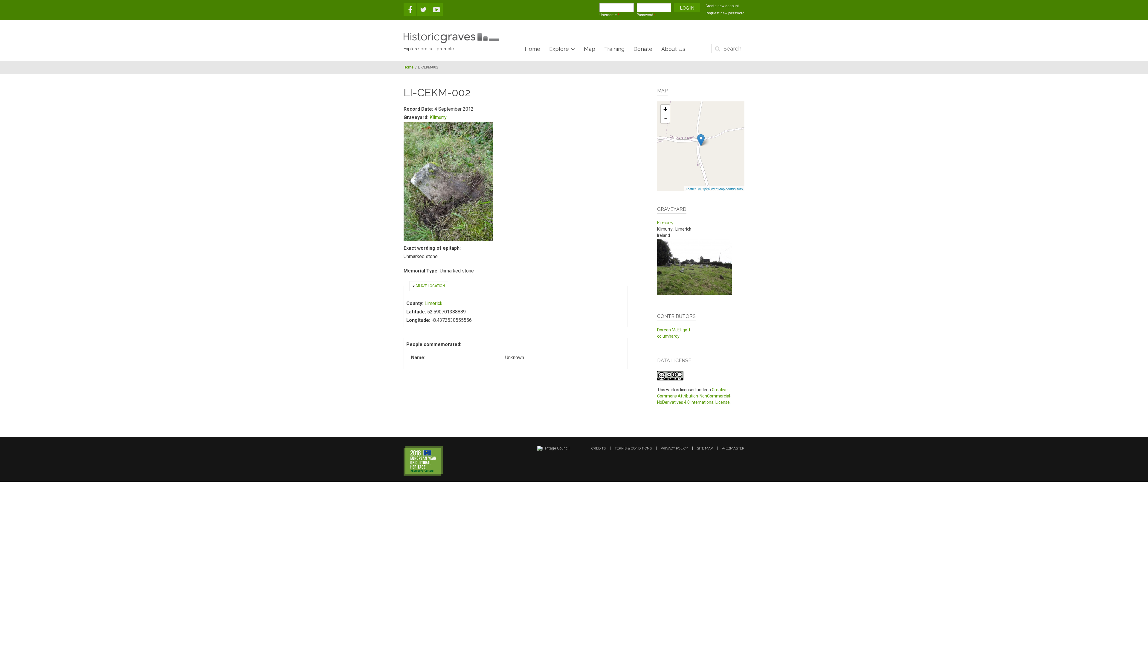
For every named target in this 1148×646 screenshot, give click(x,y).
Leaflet (691, 188)
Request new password (725, 13)
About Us (673, 49)
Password (646, 15)
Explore (559, 49)
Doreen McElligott (673, 329)
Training (614, 49)
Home (532, 49)
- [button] (665, 118)
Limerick (433, 303)
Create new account (722, 6)
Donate (642, 49)
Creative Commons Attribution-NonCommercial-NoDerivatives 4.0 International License (694, 396)
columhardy (668, 336)
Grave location (430, 286)
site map (705, 448)
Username (609, 15)
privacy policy (674, 448)
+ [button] (665, 109)
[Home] (451, 38)
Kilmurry (438, 117)
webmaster (733, 448)
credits (598, 448)
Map (589, 49)
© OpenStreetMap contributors (720, 188)
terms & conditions (633, 448)
